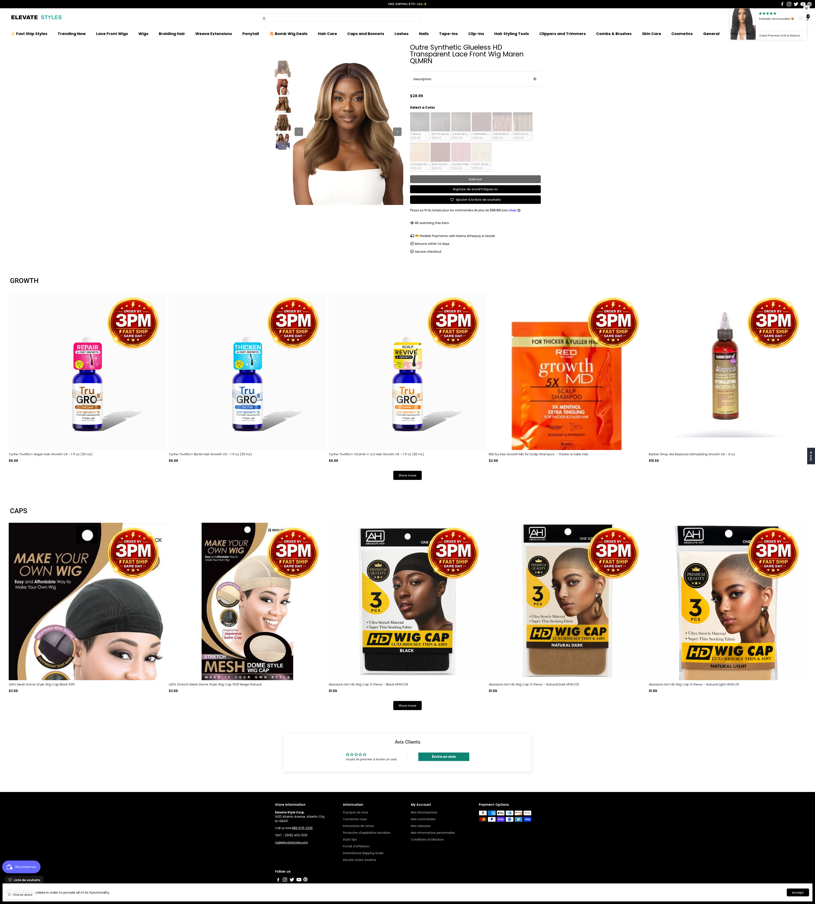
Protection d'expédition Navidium (367, 833)
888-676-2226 (302, 828)
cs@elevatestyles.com (291, 843)
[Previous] (282, 65)
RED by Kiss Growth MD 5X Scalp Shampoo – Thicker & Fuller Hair (538, 454)
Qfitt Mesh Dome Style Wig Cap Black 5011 (42, 684)
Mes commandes (423, 819)
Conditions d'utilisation (427, 840)
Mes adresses (421, 826)
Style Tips (350, 840)
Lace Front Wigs (112, 33)
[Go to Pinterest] (809, 4)
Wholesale (740, 33)
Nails (424, 33)
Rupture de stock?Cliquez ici (475, 189)
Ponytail (250, 33)
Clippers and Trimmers (562, 33)
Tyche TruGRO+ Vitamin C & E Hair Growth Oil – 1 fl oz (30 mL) (376, 454)
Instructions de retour (358, 826)
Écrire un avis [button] (444, 756)
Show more (407, 475)
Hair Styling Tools (511, 33)
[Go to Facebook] (782, 4)
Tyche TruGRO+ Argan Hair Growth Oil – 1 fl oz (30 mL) (51, 454)
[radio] (420, 126)
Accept (798, 892)
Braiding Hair (172, 33)
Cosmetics (682, 33)
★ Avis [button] (811, 456)
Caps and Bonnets (365, 33)
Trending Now (72, 33)
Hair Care (327, 33)
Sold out (475, 179)
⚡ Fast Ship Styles (29, 33)
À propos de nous (355, 812)
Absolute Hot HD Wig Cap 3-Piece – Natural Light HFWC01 (694, 684)
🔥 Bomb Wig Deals (288, 33)
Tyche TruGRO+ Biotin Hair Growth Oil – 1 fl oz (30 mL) (210, 454)
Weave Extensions (213, 33)
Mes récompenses (424, 812)
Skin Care (651, 33)
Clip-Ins (476, 33)
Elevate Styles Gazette (359, 860)
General (711, 33)
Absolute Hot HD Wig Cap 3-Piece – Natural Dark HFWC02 (534, 684)
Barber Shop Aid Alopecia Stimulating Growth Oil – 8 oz (692, 454)
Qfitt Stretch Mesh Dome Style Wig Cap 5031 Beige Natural (215, 684)
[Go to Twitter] (796, 4)
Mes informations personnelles (433, 833)
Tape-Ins (448, 33)
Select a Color (422, 107)
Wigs (143, 33)
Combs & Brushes (614, 33)
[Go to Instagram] (789, 4)
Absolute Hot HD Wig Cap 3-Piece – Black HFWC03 (368, 684)
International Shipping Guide (363, 853)
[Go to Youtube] (803, 4)
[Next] (282, 145)
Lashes (402, 33)
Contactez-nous (355, 819)
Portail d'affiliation (356, 846)
